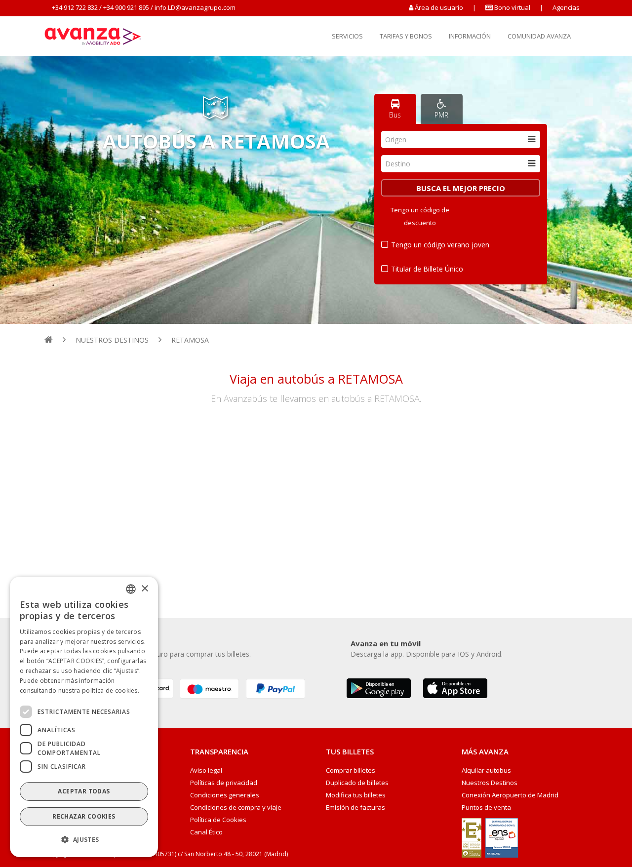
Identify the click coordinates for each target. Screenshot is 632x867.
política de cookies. (110, 690)
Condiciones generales (224, 795)
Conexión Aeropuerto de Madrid (510, 795)
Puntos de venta (486, 807)
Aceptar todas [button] (84, 791)
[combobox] (460, 139)
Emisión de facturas (355, 807)
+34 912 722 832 (75, 7)
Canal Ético (206, 832)
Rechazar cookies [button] (83, 816)
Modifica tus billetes (356, 795)
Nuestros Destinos (489, 783)
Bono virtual (511, 7)
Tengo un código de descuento (420, 216)
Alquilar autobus (486, 770)
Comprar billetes (350, 770)
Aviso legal (206, 770)
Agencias (566, 7)
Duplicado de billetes (357, 783)
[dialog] (84, 717)
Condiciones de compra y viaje (235, 807)
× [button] (144, 588)
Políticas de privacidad (223, 783)
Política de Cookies (218, 820)
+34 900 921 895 (126, 7)
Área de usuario (439, 7)
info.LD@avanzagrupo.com (195, 7)
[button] (84, 839)
